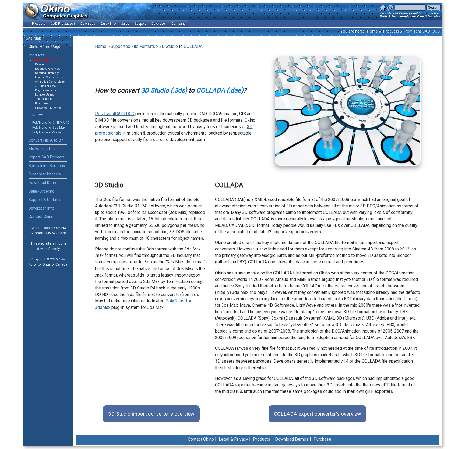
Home (372, 31)
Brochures (41, 103)
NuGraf (37, 115)
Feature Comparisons (49, 77)
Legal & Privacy (233, 439)
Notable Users (44, 94)
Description (42, 64)
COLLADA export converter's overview (317, 414)
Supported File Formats (133, 46)
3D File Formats (45, 86)
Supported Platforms (48, 107)
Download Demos (44, 183)
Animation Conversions (50, 81)
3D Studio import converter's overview (151, 414)
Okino (62, 259)
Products (390, 31)
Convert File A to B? (46, 140)
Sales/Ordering (41, 191)
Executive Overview (47, 68)
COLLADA (193, 46)
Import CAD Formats (47, 157)
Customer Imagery (45, 174)
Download (87, 24)
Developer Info (41, 208)
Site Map (33, 38)
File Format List (42, 148)
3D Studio (168, 46)
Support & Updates (45, 199)
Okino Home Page (44, 46)
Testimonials (43, 99)
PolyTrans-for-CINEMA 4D (50, 123)
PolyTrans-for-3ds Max (48, 127)
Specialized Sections (47, 166)
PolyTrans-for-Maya (46, 132)
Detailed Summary (47, 73)
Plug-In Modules (45, 90)
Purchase (322, 439)
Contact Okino (41, 216)
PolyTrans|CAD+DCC (421, 31)
